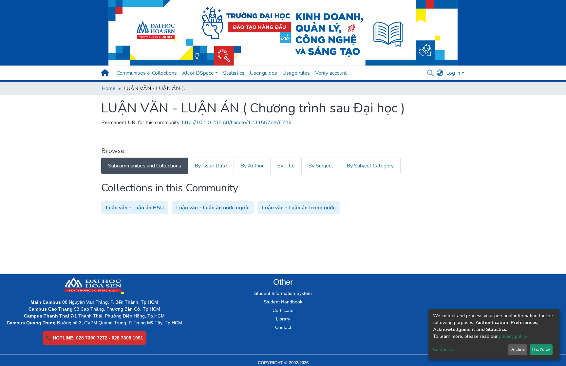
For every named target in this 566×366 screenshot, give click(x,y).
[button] (440, 73)
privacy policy (513, 336)
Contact (283, 327)
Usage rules (296, 73)
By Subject (320, 165)
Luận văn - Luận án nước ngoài (213, 207)
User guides (263, 73)
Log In (453, 73)
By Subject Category (370, 165)
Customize (443, 349)
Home (109, 88)
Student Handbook (283, 301)
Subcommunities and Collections (144, 165)
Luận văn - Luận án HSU (135, 207)
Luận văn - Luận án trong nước (298, 207)
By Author (252, 165)
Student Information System (283, 293)
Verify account (331, 73)
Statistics (233, 73)
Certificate (283, 310)
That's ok (541, 349)
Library (283, 318)
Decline (517, 349)
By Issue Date (211, 165)
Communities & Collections (147, 73)
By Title (286, 165)
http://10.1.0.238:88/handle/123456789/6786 (237, 122)
